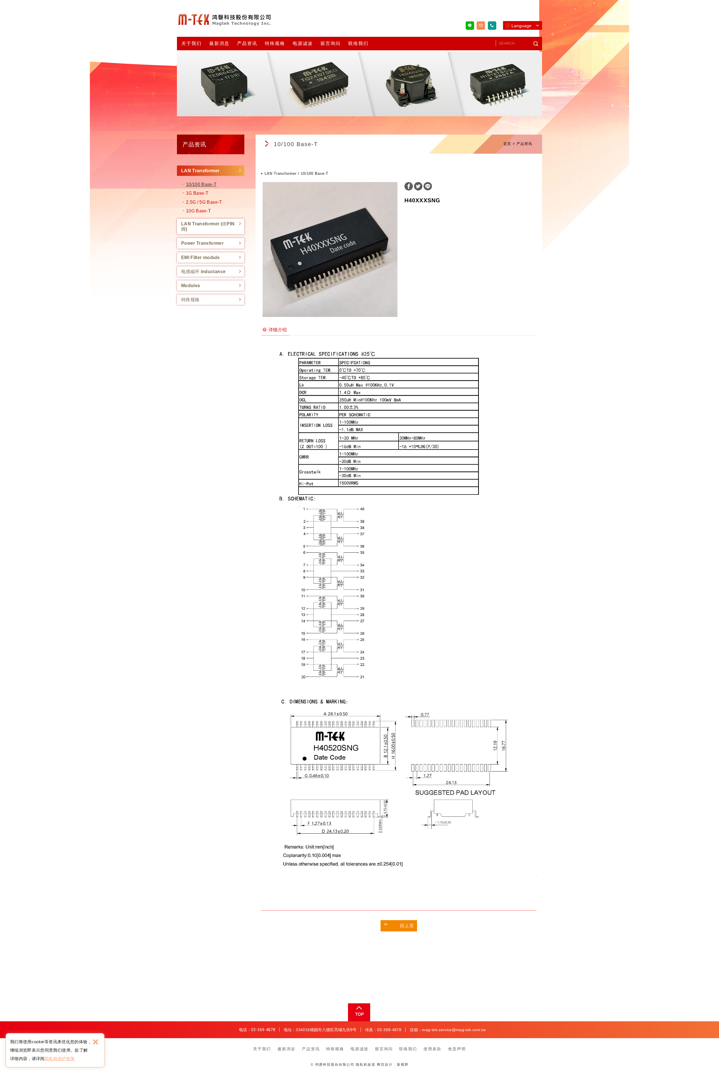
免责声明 (457, 1049)
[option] (330, 249)
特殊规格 (275, 43)
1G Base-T (197, 193)
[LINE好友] (470, 25)
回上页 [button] (407, 925)
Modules (190, 285)
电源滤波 (303, 43)
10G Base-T (198, 210)
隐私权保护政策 (60, 1058)
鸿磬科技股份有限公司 (224, 19)
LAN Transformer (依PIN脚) (208, 226)
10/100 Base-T (201, 184)
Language (521, 25)
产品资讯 (247, 43)
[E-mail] (481, 25)
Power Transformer (202, 243)
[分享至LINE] (428, 187)
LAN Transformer (200, 170)
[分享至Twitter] (418, 187)
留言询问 (330, 43)
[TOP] (358, 1012)
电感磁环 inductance (203, 271)
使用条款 (433, 1049)
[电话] (492, 25)
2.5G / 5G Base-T (204, 202)
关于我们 (191, 43)
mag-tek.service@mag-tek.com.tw (454, 1029)
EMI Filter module (200, 257)
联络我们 (358, 43)
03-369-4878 (263, 1029)
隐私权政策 (366, 1065)
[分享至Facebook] (408, 187)
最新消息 (219, 43)
